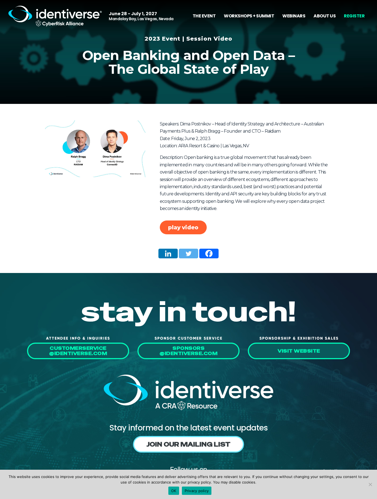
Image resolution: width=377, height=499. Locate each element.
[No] (370, 484)
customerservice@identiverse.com (78, 350)
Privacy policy (197, 491)
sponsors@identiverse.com (188, 350)
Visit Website (299, 351)
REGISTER (354, 16)
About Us (325, 16)
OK (173, 491)
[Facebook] (209, 253)
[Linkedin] (168, 253)
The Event (204, 16)
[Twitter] (188, 253)
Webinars (293, 16)
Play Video (183, 227)
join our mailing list (188, 444)
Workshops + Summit (249, 16)
